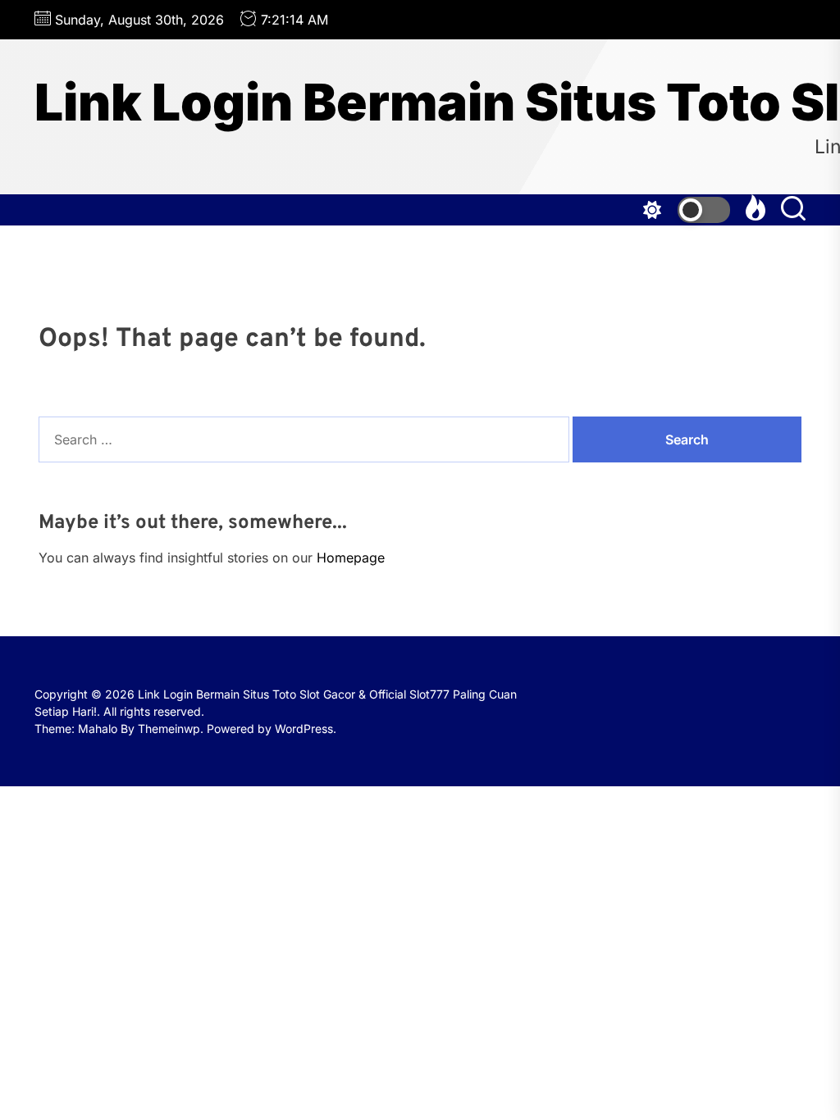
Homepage (351, 557)
